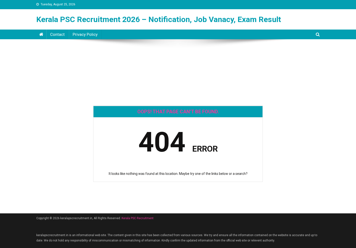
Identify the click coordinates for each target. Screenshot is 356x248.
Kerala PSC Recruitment (138, 218)
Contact (57, 34)
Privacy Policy (85, 34)
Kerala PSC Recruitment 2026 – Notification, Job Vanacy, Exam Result (158, 19)
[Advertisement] (178, 56)
